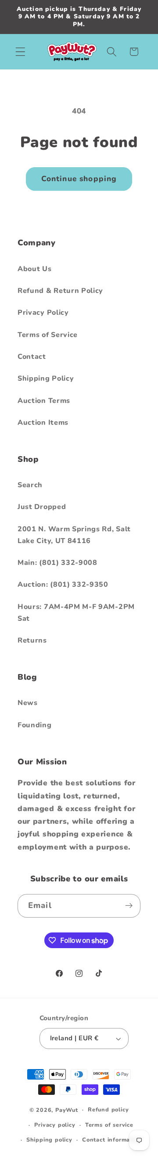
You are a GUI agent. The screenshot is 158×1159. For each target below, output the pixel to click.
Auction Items (43, 422)
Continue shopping (79, 179)
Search (30, 485)
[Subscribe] (129, 906)
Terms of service (109, 1124)
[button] (20, 52)
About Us (35, 269)
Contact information (111, 1139)
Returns (32, 640)
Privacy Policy (43, 312)
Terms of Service (48, 335)
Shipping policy (49, 1139)
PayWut (66, 1109)
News (28, 703)
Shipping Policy (46, 378)
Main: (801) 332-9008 (57, 562)
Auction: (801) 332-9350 (63, 584)
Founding (35, 725)
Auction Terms (44, 401)
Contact (32, 356)
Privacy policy (54, 1124)
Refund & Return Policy (60, 291)
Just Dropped (42, 507)
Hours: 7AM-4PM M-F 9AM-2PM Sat (76, 612)
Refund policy (108, 1109)
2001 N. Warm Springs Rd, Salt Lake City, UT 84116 (74, 535)
